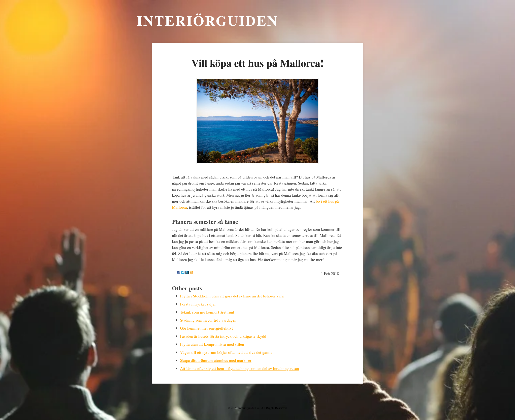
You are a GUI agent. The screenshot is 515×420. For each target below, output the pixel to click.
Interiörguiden (207, 20)
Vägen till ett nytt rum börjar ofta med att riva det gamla (226, 352)
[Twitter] (182, 272)
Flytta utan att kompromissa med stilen (212, 344)
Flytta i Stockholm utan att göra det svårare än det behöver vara (232, 296)
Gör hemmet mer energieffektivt (206, 328)
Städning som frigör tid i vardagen (208, 320)
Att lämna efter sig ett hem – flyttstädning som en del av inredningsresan (239, 368)
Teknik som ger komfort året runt (207, 312)
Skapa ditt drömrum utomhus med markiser (215, 360)
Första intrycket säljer (198, 304)
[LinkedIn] (187, 272)
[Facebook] (178, 272)
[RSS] (191, 272)
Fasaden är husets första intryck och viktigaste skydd (223, 336)
